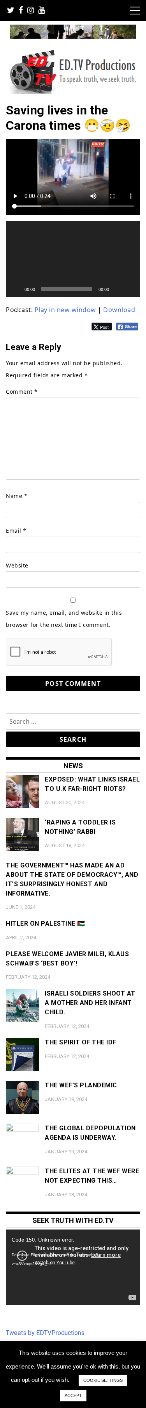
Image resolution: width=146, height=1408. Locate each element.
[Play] (16, 289)
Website (17, 565)
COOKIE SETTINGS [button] (103, 1380)
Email (16, 530)
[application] (73, 259)
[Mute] (117, 289)
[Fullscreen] (130, 289)
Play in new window (65, 309)
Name (16, 496)
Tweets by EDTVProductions (45, 1333)
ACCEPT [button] (73, 1395)
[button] (73, 259)
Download (119, 309)
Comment (22, 391)
